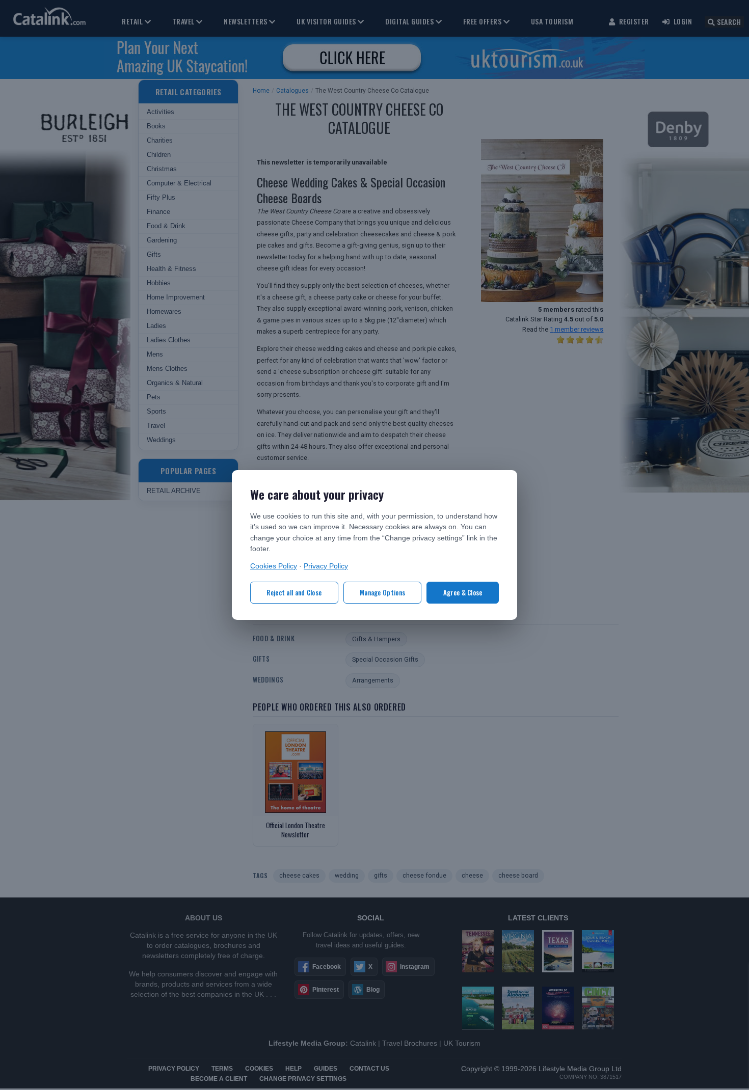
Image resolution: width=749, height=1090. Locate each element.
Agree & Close (463, 592)
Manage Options (382, 592)
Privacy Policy (326, 566)
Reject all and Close (294, 592)
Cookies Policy (273, 566)
